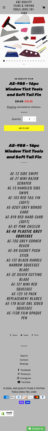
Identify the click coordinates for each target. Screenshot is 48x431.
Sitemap (24, 363)
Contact (24, 359)
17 (24, 64)
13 (36, 61)
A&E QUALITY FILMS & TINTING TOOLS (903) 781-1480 (24, 7)
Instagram (25, 378)
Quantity (16, 119)
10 (28, 61)
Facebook (25, 370)
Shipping (11, 107)
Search (24, 355)
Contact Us (37, 429)
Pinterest (25, 374)
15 (41, 61)
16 (44, 61)
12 (33, 61)
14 (38, 61)
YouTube (25, 382)
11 (30, 61)
